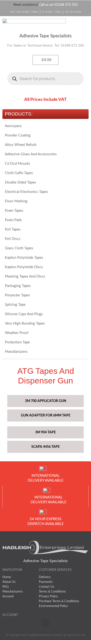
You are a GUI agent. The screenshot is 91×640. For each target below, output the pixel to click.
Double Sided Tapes (20, 182)
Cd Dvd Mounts (17, 163)
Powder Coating (18, 135)
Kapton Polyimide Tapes (24, 257)
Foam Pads (13, 220)
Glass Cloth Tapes (19, 248)
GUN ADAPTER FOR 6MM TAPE (45, 415)
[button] (79, 24)
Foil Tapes (13, 229)
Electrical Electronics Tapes (26, 192)
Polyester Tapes (17, 295)
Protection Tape (17, 342)
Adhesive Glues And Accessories (31, 154)
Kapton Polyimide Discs (24, 267)
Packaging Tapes (18, 286)
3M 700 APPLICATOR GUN (45, 401)
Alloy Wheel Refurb (20, 145)
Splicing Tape (15, 304)
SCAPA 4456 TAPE (45, 447)
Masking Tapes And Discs (25, 276)
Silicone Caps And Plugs (24, 314)
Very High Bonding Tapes (25, 323)
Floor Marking (16, 201)
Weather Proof (16, 333)
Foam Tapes (14, 210)
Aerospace (13, 126)
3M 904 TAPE (45, 432)
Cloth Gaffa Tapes (19, 173)
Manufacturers (16, 352)
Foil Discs (12, 239)
